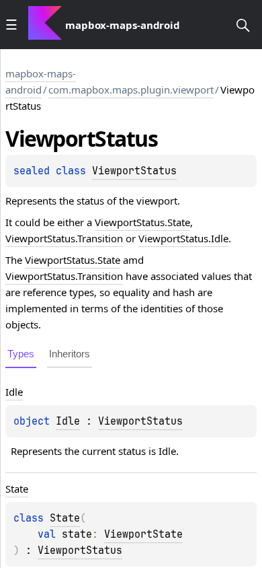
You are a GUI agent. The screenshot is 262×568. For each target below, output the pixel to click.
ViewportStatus (134, 171)
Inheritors (69, 353)
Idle (68, 421)
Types (20, 353)
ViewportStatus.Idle (183, 238)
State (65, 518)
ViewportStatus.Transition (64, 238)
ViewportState (143, 534)
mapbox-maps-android (40, 81)
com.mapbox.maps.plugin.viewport (131, 89)
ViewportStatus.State (142, 222)
